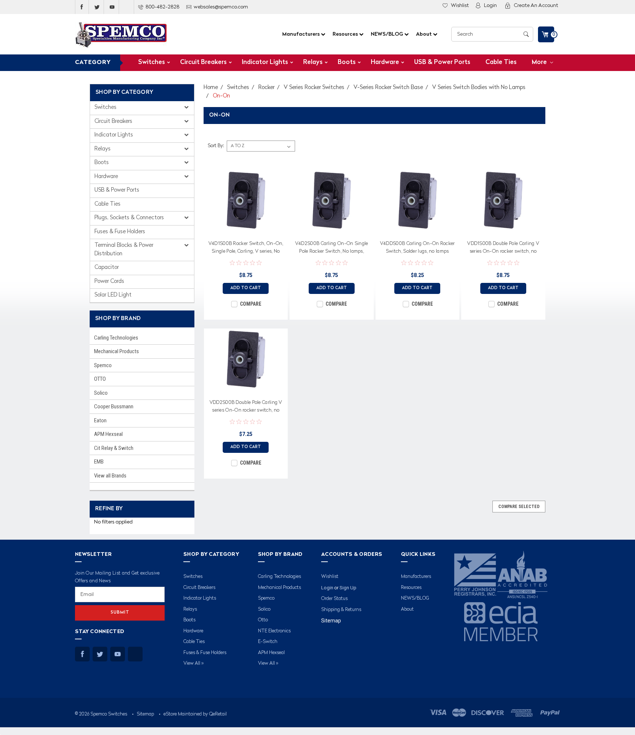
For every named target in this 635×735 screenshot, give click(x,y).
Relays (313, 62)
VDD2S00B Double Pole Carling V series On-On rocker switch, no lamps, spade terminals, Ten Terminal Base (245, 407)
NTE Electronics (274, 631)
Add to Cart (245, 288)
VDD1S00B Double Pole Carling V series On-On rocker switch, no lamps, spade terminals (503, 248)
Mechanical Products (116, 351)
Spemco (103, 365)
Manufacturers (301, 34)
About (424, 34)
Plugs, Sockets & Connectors (129, 218)
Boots (347, 62)
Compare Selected (518, 506)
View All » (193, 663)
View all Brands (110, 475)
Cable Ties (501, 62)
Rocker (266, 87)
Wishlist (460, 5)
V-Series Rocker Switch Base (388, 87)
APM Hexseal (108, 434)
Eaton (100, 420)
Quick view (246, 229)
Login (490, 5)
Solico (101, 393)
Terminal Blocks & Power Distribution (123, 250)
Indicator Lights (265, 62)
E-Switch (267, 641)
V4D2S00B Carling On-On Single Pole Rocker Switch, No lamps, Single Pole (331, 248)
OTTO (100, 379)
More (540, 62)
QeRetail (218, 714)
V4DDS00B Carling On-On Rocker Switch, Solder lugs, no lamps (417, 247)
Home (211, 87)
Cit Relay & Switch (113, 448)
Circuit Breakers (203, 62)
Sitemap (331, 621)
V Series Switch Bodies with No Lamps (478, 87)
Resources (346, 34)
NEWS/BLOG (387, 34)
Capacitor (106, 267)
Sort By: (216, 145)
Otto (263, 620)
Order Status (334, 598)
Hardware (385, 62)
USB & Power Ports (442, 62)
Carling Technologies (116, 337)
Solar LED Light (113, 295)
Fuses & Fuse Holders (119, 232)
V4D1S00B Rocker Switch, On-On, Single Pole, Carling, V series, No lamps (245, 248)
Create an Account (536, 5)
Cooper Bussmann (113, 406)
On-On (221, 96)
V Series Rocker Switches (314, 87)
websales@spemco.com (221, 7)
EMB (99, 461)
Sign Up (348, 587)
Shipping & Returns (341, 609)
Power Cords (109, 281)
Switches (151, 62)
